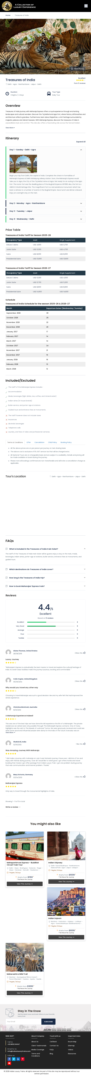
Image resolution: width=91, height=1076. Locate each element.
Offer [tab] (29, 442)
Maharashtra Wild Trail (17, 974)
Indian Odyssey (55, 862)
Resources (72, 1054)
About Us (34, 1042)
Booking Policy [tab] (66, 442)
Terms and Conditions (35, 1055)
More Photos (79, 69)
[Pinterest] (22, 1059)
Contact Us (54, 1046)
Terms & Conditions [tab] (15, 442)
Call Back (53, 1042)
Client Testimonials (38, 1046)
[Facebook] (9, 1059)
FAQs (52, 1050)
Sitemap (71, 1046)
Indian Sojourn (54, 918)
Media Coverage (37, 1050)
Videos (70, 1050)
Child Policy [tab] (52, 442)
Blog (51, 1054)
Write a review (12, 807)
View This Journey (24, 884)
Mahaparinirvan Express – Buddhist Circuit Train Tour (23, 863)
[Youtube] (9, 1063)
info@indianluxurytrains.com (19, 1051)
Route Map (72, 1042)
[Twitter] (14, 1059)
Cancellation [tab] (39, 442)
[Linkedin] (18, 1059)
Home (8, 15)
